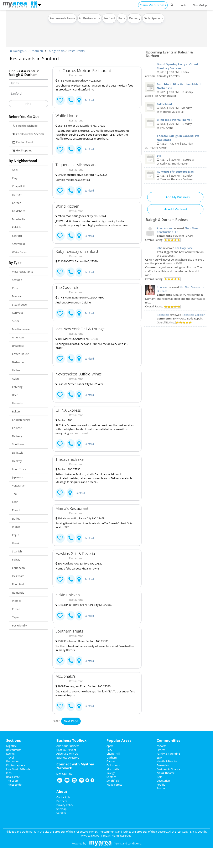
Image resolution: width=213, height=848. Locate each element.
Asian (15, 378)
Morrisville (18, 219)
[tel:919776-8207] (71, 149)
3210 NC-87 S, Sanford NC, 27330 (77, 261)
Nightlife (11, 746)
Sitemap (61, 809)
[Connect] (60, 100)
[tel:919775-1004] (71, 358)
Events (10, 753)
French (16, 510)
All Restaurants (89, 18)
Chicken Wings (21, 420)
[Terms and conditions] (100, 843)
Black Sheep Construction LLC (178, 230)
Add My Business (177, 197)
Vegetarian (18, 485)
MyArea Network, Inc (94, 835)
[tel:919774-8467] (71, 191)
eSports (161, 746)
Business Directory (67, 757)
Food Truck (19, 469)
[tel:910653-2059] (71, 538)
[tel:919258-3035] (71, 100)
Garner (16, 203)
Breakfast (18, 346)
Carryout (17, 312)
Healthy (17, 461)
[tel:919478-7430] (71, 236)
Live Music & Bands (18, 769)
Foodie (161, 784)
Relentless (163, 315)
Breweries (163, 765)
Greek (15, 543)
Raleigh (16, 227)
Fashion (161, 788)
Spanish (17, 551)
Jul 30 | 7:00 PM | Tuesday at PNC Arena (174, 123)
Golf (159, 777)
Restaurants (76, 51)
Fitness (161, 750)
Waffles (16, 601)
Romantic (18, 592)
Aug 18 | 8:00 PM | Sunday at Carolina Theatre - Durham (175, 175)
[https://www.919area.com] (16, 4)
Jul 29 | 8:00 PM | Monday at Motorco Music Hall (174, 108)
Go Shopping (24, 150)
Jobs (8, 773)
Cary (15, 178)
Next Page (71, 721)
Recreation (13, 761)
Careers (61, 813)
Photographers (15, 765)
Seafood (109, 18)
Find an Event (24, 142)
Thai (14, 494)
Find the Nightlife (26, 126)
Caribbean (18, 568)
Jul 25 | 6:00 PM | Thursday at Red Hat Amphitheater (173, 90)
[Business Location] (79, 100)
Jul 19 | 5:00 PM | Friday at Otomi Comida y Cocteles (171, 70)
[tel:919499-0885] (71, 444)
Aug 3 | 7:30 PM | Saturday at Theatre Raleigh (172, 141)
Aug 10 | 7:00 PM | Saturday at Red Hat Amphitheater (175, 159)
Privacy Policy (64, 805)
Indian (16, 527)
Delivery (134, 18)
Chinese (17, 428)
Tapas (15, 617)
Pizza (121, 18)
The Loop (12, 780)
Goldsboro (18, 211)
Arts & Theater (165, 773)
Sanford (17, 236)
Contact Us (63, 797)
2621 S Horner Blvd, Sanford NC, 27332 (81, 126)
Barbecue (18, 362)
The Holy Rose (184, 248)
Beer (15, 395)
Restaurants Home (62, 18)
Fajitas (16, 559)
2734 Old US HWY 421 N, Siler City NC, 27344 (84, 605)
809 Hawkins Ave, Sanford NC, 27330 (79, 563)
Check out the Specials (30, 134)
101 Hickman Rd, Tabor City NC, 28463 (80, 518)
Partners (61, 801)
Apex (15, 170)
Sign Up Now (64, 774)
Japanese (17, 477)
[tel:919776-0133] (71, 706)
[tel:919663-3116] (71, 615)
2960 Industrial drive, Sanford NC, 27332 (82, 175)
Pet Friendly (19, 625)
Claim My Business (153, 5)
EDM (159, 757)
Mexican (17, 296)
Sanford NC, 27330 (68, 469)
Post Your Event (66, 750)
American (18, 337)
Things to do (55, 51)
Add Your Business (67, 746)
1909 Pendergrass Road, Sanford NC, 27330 (83, 686)
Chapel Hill (18, 186)
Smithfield (18, 244)
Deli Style (17, 452)
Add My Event (177, 209)
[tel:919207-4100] (71, 313)
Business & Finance (168, 769)
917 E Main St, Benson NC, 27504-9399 (80, 297)
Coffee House (20, 354)
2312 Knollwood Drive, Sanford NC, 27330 (82, 641)
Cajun (15, 535)
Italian (16, 370)
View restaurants (22, 272)
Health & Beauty (167, 761)
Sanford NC (64, 420)
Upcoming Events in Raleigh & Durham (169, 54)
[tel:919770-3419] (71, 661)
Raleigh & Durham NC (28, 51)
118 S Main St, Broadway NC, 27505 (79, 80)
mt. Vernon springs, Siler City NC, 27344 (81, 216)
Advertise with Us (67, 753)
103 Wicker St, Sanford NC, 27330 (77, 339)
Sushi (15, 321)
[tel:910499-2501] (71, 395)
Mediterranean (21, 329)
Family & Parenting (168, 753)
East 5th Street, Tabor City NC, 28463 (80, 384)
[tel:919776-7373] (71, 579)
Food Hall (18, 584)
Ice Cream (18, 576)
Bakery (16, 411)
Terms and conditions (127, 843)
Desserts (17, 403)
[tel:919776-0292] (71, 272)
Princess (162, 287)
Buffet (16, 518)
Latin (15, 502)
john (159, 248)
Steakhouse (19, 304)
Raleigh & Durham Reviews (167, 219)
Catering (17, 387)
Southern (18, 444)
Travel (10, 757)
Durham (17, 194)
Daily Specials (153, 18)
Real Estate (13, 777)
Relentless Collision (193, 315)
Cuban (16, 609)
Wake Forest (19, 252)
